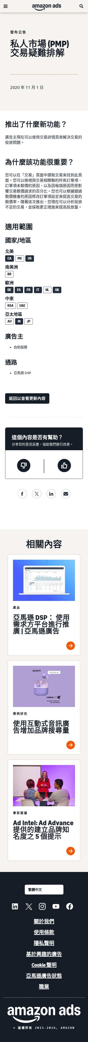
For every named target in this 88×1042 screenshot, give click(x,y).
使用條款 (44, 932)
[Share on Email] (65, 493)
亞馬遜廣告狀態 (44, 976)
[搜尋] (81, 6)
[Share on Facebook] (22, 493)
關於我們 (44, 921)
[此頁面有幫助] (64, 466)
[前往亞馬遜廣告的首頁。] (44, 1013)
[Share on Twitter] (36, 493)
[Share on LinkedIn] (51, 493)
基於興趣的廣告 (44, 954)
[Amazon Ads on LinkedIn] (15, 907)
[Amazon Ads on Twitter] (28, 907)
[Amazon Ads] (43, 6)
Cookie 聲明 (44, 965)
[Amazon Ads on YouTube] (56, 907)
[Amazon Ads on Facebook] (69, 907)
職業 (44, 987)
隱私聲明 (44, 943)
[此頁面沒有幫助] (24, 466)
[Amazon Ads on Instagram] (42, 907)
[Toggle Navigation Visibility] (6, 6)
